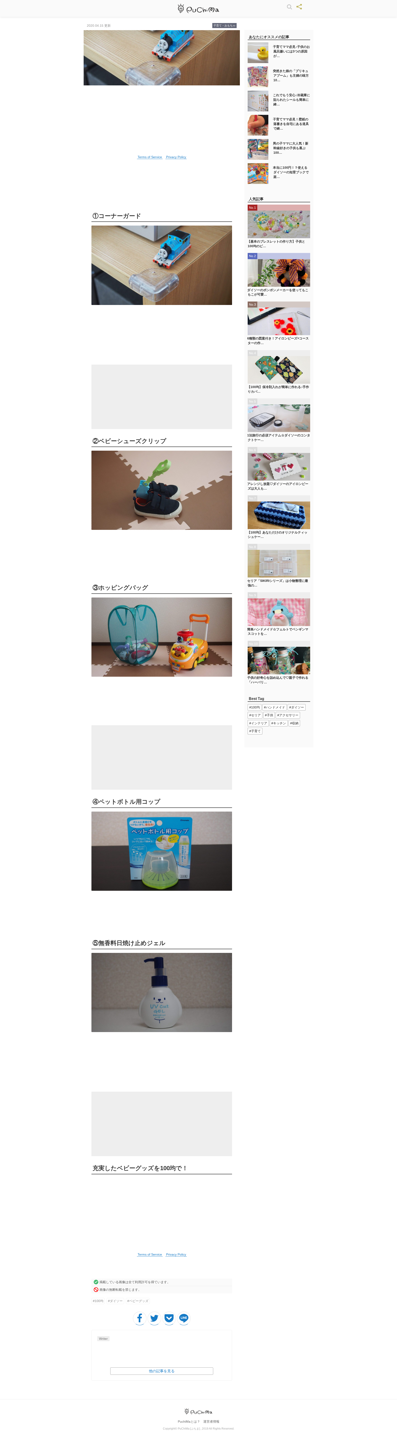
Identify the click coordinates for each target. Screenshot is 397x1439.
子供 (270, 715)
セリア (256, 715)
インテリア (259, 723)
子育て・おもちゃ (224, 25)
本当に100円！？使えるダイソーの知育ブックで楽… (291, 172)
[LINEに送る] (184, 1318)
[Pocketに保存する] (169, 1318)
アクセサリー (288, 715)
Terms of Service (150, 157)
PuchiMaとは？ (189, 1421)
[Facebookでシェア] (140, 1318)
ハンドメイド (275, 707)
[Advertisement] (161, 397)
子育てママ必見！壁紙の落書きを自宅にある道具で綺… (291, 123)
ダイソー (116, 1301)
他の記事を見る (162, 1371)
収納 (295, 723)
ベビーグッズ (138, 1301)
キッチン (279, 723)
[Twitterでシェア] (154, 1318)
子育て (256, 731)
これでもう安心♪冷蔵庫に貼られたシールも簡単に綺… (291, 99)
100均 (99, 1301)
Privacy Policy (176, 157)
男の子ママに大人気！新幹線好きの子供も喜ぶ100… (290, 148)
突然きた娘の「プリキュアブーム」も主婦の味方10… (291, 75)
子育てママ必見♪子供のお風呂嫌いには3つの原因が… (291, 51)
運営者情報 (211, 1421)
